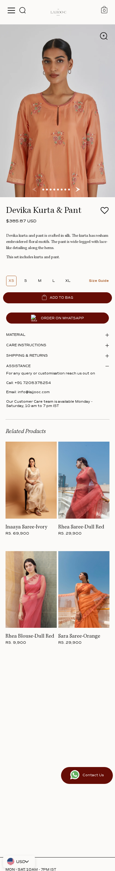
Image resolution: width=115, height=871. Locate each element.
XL (68, 281)
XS (11, 281)
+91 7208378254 (33, 383)
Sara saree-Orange (79, 636)
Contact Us (93, 775)
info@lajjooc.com (34, 392)
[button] (104, 212)
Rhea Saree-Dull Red (81, 527)
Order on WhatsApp (62, 318)
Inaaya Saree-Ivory (26, 527)
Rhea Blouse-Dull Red (30, 636)
